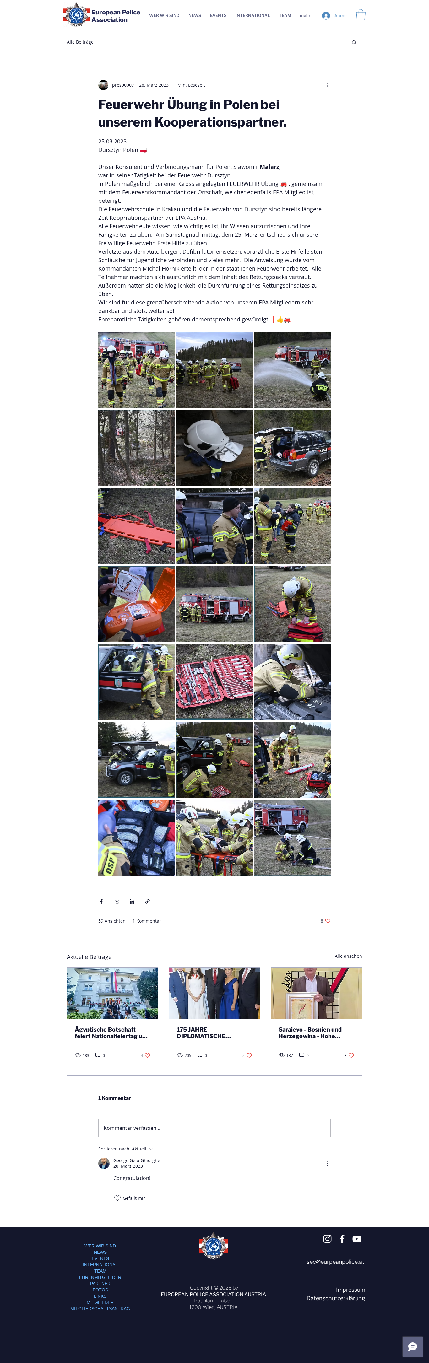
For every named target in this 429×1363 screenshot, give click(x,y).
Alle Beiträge (80, 42)
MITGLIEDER (100, 1302)
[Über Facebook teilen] (101, 901)
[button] (354, 42)
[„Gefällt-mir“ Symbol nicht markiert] (117, 1198)
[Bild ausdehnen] (136, 370)
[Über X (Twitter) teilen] (117, 901)
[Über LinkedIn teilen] (132, 901)
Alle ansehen (348, 956)
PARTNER (100, 1283)
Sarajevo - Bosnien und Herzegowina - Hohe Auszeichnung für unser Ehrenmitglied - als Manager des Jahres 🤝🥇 (314, 1032)
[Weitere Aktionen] (327, 85)
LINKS (100, 1296)
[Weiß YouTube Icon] (356, 1238)
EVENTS (100, 1258)
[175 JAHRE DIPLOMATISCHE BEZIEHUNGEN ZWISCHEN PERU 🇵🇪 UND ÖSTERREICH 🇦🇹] (214, 993)
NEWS (100, 1252)
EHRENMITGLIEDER (100, 1277)
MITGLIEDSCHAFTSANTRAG (100, 1308)
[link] (361, 14)
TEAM (100, 1271)
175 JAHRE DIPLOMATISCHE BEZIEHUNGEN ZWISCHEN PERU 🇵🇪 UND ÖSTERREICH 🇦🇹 (213, 1032)
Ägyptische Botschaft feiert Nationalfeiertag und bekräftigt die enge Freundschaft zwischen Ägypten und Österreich (112, 1032)
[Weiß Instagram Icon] (327, 1238)
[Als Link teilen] (147, 901)
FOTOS (100, 1289)
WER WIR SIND (100, 1245)
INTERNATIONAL (100, 1264)
